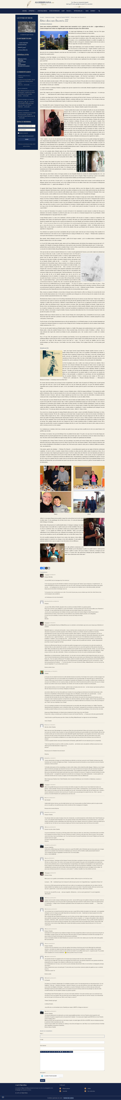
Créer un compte (21, 136)
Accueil (42, 17)
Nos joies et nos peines (24, 66)
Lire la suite (26, 84)
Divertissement (21, 64)
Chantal (47, 574)
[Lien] (56, 1052)
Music (19, 63)
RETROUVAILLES (78, 11)
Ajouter (42, 1080)
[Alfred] (89, 502)
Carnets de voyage (49, 17)
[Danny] (55, 502)
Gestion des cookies (69, 1098)
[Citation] (52, 1052)
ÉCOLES (69, 11)
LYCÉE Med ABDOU (42, 11)
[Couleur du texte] (49, 1052)
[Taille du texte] (47, 1052)
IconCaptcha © (61, 1077)
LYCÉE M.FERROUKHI (54, 11)
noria (20, 88)
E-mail (41, 1039)
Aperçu (70, 1051)
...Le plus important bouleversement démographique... (23, 44)
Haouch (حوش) (22, 47)
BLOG (87, 11)
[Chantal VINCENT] (55, 478)
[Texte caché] (58, 1052)
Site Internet (43, 1045)
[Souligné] (45, 1052)
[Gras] (41, 1052)
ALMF (63, 11)
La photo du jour (22, 61)
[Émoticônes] (66, 1052)
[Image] (60, 1052)
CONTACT (92, 11)
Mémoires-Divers (22, 59)
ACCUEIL (24, 11)
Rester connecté (24, 133)
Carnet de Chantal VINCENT (63, 17)
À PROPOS (32, 11)
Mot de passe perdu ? (29, 136)
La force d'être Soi (23, 50)
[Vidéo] (62, 1052)
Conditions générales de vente (54, 1098)
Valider (26, 139)
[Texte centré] (54, 1052)
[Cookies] (3, 1097)
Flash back (20, 60)
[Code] (64, 1052)
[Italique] (43, 1052)
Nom (41, 1033)
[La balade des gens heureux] (26, 27)
